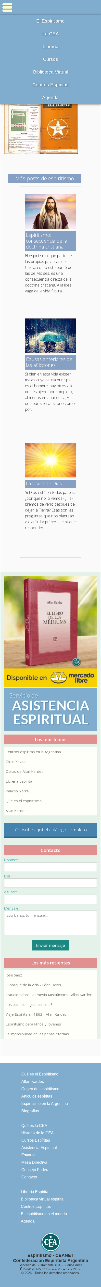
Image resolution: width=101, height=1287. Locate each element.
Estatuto (28, 1155)
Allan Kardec (16, 810)
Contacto (29, 1177)
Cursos (50, 59)
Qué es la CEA (34, 1126)
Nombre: (11, 859)
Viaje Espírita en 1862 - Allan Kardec (36, 1014)
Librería (51, 46)
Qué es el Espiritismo (39, 1074)
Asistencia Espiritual (39, 1148)
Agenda (50, 97)
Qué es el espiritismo (24, 800)
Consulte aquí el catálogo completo (51, 830)
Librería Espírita (19, 781)
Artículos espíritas (36, 1096)
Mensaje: (11, 908)
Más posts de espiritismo (44, 178)
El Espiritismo (50, 21)
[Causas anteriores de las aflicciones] (50, 351)
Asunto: (10, 891)
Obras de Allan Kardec (24, 771)
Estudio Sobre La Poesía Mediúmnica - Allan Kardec (49, 994)
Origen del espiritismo (40, 1089)
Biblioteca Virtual (50, 72)
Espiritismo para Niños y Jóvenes (33, 1024)
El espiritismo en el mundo (44, 1214)
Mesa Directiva (34, 1162)
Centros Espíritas (50, 84)
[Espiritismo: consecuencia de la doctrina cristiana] (50, 227)
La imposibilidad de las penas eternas (37, 1033)
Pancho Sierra (17, 790)
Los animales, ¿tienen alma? (29, 1004)
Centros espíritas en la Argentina (33, 751)
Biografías (30, 1111)
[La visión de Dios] (50, 476)
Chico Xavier (16, 761)
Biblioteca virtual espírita (42, 1199)
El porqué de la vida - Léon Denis (33, 984)
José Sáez (14, 975)
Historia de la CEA (37, 1133)
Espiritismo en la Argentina (44, 1103)
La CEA (50, 33)
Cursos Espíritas (35, 1140)
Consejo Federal (35, 1170)
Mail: (8, 876)
